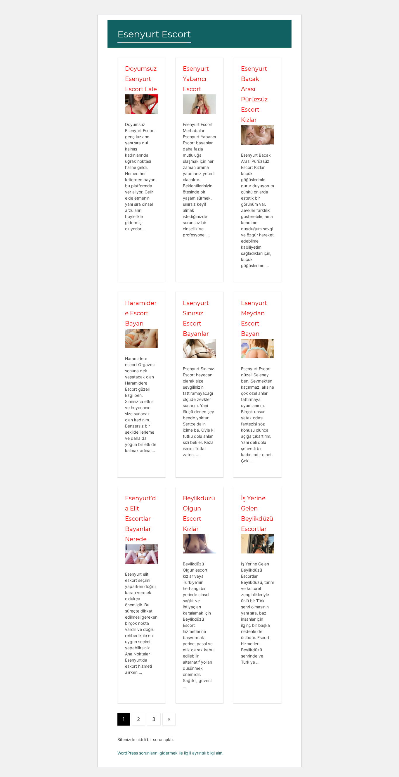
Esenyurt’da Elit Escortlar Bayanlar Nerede (140, 519)
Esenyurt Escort (154, 34)
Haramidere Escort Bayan (141, 313)
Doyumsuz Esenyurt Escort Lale (141, 79)
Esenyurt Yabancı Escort (196, 79)
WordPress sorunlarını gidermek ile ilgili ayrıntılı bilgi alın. (170, 752)
